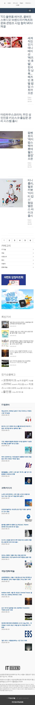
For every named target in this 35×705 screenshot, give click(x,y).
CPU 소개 (15, 3)
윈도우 (26, 384)
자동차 (3, 264)
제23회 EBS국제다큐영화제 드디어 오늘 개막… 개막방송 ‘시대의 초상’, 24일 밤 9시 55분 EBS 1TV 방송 (16, 625)
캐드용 (20, 392)
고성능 (14, 392)
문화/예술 (4, 267)
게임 (2, 253)
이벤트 (9, 3)
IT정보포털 (11, 698)
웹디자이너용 (25, 388)
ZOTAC (7, 384)
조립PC (24, 380)
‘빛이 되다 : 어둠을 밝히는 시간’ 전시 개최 (14, 640)
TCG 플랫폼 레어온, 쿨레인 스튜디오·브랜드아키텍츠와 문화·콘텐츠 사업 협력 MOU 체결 (16, 21)
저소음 (21, 384)
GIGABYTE (15, 384)
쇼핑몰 (17, 5)
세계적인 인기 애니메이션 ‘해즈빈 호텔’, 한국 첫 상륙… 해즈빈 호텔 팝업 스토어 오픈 (31, 65)
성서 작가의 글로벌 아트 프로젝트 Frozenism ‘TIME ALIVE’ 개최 (20, 361)
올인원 (7, 391)
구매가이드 (28, 3)
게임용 (18, 388)
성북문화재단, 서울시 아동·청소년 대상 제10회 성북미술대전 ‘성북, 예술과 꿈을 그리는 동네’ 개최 (21, 342)
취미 (2, 260)
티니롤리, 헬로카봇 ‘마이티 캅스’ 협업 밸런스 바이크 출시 (31, 197)
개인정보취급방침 (17, 702)
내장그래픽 (11, 388)
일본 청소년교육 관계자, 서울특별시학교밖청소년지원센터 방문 (21, 323)
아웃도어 (4, 256)
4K (17, 392)
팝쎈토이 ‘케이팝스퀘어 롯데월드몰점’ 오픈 (30, 145)
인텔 (18, 381)
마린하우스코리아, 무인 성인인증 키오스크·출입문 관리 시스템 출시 (15, 118)
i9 (20, 380)
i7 (2, 381)
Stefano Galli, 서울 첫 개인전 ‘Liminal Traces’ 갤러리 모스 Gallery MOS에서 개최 (21, 352)
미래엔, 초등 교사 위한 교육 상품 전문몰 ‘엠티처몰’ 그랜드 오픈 (21, 332)
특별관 (21, 3)
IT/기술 (3, 249)
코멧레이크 (9, 380)
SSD (5, 388)
